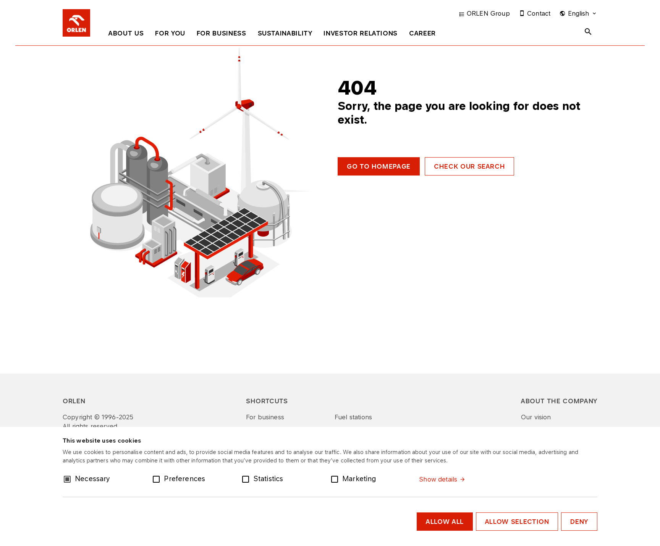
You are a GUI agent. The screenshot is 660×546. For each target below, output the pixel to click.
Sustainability (285, 33)
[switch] (158, 478)
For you (170, 33)
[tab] (126, 34)
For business (221, 33)
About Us (126, 33)
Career (422, 33)
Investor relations (361, 33)
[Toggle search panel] (588, 32)
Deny (579, 521)
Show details (438, 479)
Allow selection (517, 521)
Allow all (445, 521)
